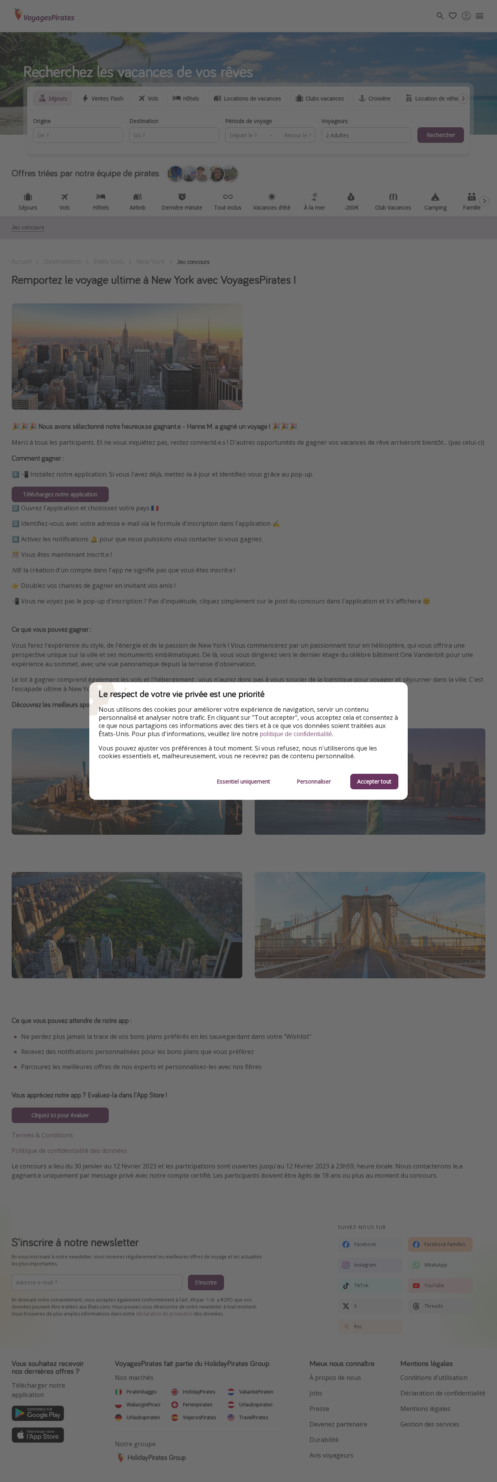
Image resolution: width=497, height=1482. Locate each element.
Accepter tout (374, 781)
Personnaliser (314, 781)
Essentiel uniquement (243, 781)
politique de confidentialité (296, 734)
